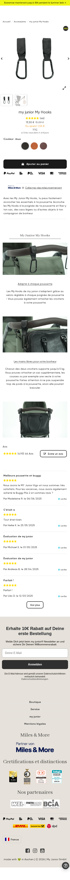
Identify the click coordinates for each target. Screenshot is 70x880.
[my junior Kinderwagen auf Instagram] (35, 850)
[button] (2, 58)
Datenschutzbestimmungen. (35, 679)
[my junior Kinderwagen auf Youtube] (42, 850)
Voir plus (35, 604)
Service (35, 709)
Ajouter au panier (37, 164)
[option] (35, 58)
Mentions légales (35, 723)
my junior (35, 716)
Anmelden (35, 664)
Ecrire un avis (55, 453)
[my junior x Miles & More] (35, 747)
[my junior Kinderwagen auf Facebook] (27, 850)
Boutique (35, 702)
